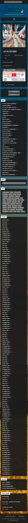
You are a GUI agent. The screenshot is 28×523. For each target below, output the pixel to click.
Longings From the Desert (9, 139)
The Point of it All (7, 168)
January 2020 (5, 367)
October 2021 (5, 326)
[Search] (23, 2)
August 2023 (5, 287)
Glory (19, 199)
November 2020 (6, 348)
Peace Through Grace (7, 149)
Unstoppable (14, 91)
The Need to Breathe (7, 166)
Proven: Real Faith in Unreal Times (11, 152)
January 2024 (5, 277)
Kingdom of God (6, 203)
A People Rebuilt (6, 105)
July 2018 (4, 399)
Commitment (5, 196)
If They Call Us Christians (9, 129)
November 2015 (6, 454)
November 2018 (6, 393)
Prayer (19, 205)
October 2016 (5, 438)
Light (17, 203)
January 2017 (5, 432)
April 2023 (4, 294)
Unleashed (5, 172)
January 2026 (5, 231)
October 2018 (5, 395)
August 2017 (5, 420)
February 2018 (5, 409)
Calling (10, 194)
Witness (10, 211)
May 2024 (4, 269)
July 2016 (4, 442)
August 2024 (5, 263)
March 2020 (5, 363)
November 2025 (6, 235)
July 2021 (4, 332)
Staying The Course (7, 507)
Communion (11, 196)
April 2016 (4, 446)
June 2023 (4, 291)
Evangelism (17, 198)
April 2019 (4, 383)
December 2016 (5, 434)
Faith (21, 198)
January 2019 (5, 389)
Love (20, 203)
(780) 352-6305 (21, 516)
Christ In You (13, 94)
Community (17, 196)
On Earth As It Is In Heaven (9, 143)
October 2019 (5, 371)
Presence (4, 207)
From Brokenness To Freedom (10, 125)
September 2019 (6, 373)
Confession (5, 198)
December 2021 (5, 322)
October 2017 (5, 417)
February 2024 (5, 275)
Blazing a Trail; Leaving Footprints (11, 109)
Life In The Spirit (6, 133)
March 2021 (5, 340)
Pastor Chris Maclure (18, 55)
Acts (6, 58)
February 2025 (5, 251)
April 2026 (4, 228)
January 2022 (5, 320)
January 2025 (5, 253)
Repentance (14, 207)
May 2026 (4, 226)
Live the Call (5, 137)
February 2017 (5, 430)
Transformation (19, 209)
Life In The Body (11, 84)
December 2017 (5, 413)
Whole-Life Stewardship (8, 174)
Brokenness (5, 194)
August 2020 (5, 354)
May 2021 (4, 336)
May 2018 (4, 403)
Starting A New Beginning (9, 162)
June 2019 (4, 379)
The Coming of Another (8, 164)
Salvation (5, 209)
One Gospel (5, 147)
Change (14, 194)
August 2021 (5, 330)
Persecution (14, 205)
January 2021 (5, 344)
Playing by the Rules (7, 150)
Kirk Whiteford (6, 484)
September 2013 (6, 474)
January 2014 (5, 466)
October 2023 (5, 283)
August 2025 (5, 241)
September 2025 (6, 239)
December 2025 (5, 233)
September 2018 (6, 397)
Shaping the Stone (7, 160)
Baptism (11, 192)
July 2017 (4, 422)
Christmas (5, 113)
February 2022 (5, 318)
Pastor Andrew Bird (7, 486)
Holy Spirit (14, 201)
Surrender (13, 209)
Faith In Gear (5, 119)
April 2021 (4, 338)
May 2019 (4, 381)
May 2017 (4, 424)
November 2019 (6, 369)
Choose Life (5, 111)
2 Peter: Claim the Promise (9, 103)
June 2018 (4, 401)
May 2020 (4, 359)
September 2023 (6, 285)
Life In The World (6, 135)
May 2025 (4, 245)
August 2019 (5, 375)
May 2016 (4, 444)
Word (15, 211)
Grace (23, 199)
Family (4, 199)
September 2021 (6, 328)
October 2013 (5, 472)
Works (18, 211)
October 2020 (5, 350)
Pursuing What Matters (8, 154)
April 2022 (4, 314)
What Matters (5, 211)
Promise (9, 207)
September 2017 (6, 419)
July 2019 (4, 377)
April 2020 (4, 361)
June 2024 (4, 267)
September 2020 (6, 352)
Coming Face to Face (7, 115)
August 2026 (5, 220)
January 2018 (5, 411)
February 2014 (5, 464)
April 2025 (4, 247)
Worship (23, 211)
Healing (4, 201)
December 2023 (5, 279)
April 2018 (4, 405)
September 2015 (6, 458)
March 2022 (5, 316)
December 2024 (5, 255)
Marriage (4, 205)
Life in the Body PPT (7, 65)
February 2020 (5, 365)
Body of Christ (17, 192)
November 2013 (6, 470)
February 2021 (5, 342)
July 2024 (4, 265)
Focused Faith (6, 123)
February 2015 (5, 460)
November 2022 (6, 304)
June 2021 (4, 334)
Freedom (14, 199)
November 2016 (6, 436)
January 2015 (5, 462)
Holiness (9, 201)
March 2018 (5, 407)
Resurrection (20, 207)
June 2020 (4, 357)
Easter (4, 117)
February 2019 (5, 387)
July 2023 (4, 289)
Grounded (4, 127)
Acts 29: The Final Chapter (9, 107)
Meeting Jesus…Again (7, 141)
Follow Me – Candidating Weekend (11, 501)
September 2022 (6, 308)
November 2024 (6, 257)
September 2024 (6, 261)
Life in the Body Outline (8, 62)
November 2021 (6, 324)
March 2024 (5, 273)
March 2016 (5, 448)
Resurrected (5, 158)
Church (19, 194)
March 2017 (5, 428)
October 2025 (5, 237)
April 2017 (4, 426)
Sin (8, 209)
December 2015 (5, 452)
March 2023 (5, 296)
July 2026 (4, 222)
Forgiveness (9, 199)
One (3, 145)
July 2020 (4, 356)
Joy (21, 201)
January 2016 (5, 450)
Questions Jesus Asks (7, 156)
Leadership (13, 203)
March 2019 (5, 385)
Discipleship (11, 198)
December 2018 (5, 391)
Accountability (6, 192)
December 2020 (5, 346)
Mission (9, 205)
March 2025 (5, 249)
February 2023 (5, 298)
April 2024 (4, 271)
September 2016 (6, 440)
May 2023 (4, 292)
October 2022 (5, 306)
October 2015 (5, 456)
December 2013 (5, 468)
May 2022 (4, 312)
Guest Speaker (6, 482)
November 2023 (6, 281)
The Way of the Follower (9, 170)
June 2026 (4, 224)
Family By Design (6, 121)
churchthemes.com (14, 520)
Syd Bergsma (5, 496)
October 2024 (5, 259)
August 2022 (5, 310)
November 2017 (6, 415)
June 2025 (4, 243)
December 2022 (5, 302)
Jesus (19, 201)
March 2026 (5, 229)
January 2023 (5, 300)
